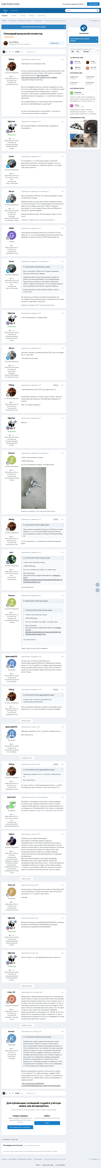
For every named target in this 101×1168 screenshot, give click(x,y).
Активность (14, 10)
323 (12, 470)
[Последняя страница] (22, 52)
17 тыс (12, 139)
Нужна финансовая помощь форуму (34, 27)
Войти (47, 1123)
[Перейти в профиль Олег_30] (11, 999)
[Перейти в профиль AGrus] (11, 198)
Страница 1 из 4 (31, 52)
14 (12, 902)
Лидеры (31, 15)
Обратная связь (47, 1165)
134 (12, 851)
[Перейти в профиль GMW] (11, 235)
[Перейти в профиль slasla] (11, 163)
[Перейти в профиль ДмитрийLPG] (11, 663)
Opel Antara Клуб (10, 4)
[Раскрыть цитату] (24, 267)
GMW (11, 228)
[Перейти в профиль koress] (11, 1038)
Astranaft (11, 797)
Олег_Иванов (78, 61)
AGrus (11, 191)
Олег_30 (11, 992)
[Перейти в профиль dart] (11, 559)
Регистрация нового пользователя (20, 1127)
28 (12, 1048)
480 (12, 173)
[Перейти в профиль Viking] (5, 43)
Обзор (5, 10)
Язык (38, 1165)
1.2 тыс (12, 208)
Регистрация (93, 4)
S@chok (11, 121)
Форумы (4, 15)
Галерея (13, 15)
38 (12, 674)
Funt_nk (11, 885)
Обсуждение (25, 44)
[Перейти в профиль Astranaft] (11, 804)
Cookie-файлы (60, 1165)
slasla (11, 156)
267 (12, 569)
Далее (17, 52)
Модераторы (41, 15)
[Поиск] (97, 10)
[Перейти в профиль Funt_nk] (11, 891)
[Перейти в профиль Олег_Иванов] (71, 62)
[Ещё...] (62, 59)
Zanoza (11, 453)
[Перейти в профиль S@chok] (11, 128)
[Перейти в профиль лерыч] (11, 841)
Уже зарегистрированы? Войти (73, 4)
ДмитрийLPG (11, 656)
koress (11, 1031)
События (22, 15)
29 (12, 814)
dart (11, 552)
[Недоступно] (33, 488)
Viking (16, 42)
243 (12, 1009)
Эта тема (90, 10)
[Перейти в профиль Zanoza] (11, 460)
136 (12, 76)
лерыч (11, 834)
